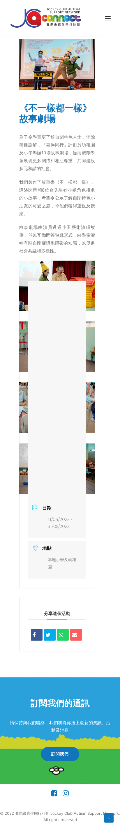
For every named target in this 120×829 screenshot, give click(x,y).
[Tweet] (50, 635)
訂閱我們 (60, 754)
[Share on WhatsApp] (63, 635)
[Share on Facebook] (37, 635)
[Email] (76, 635)
